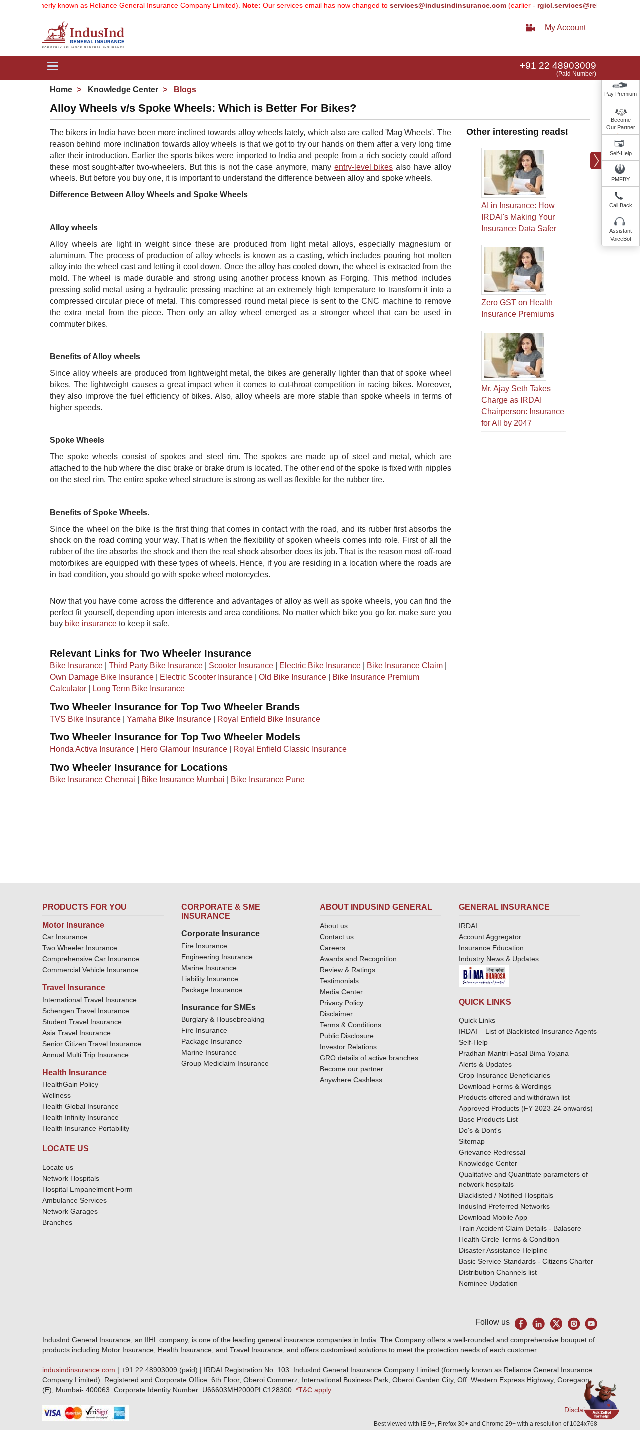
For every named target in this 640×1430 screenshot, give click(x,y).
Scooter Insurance (241, 666)
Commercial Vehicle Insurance (90, 970)
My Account (565, 28)
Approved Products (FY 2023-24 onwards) (526, 1108)
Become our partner (352, 1069)
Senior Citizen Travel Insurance (92, 1044)
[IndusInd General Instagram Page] (574, 1324)
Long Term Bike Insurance (138, 688)
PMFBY (621, 179)
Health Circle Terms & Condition (509, 1240)
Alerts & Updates (485, 1064)
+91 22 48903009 (558, 65)
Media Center (341, 992)
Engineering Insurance (217, 957)
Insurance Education (491, 948)
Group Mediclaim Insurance (225, 1064)
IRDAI (468, 926)
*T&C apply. (314, 1390)
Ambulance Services (74, 1200)
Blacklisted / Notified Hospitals (506, 1196)
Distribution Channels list (498, 1272)
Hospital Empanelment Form (87, 1190)
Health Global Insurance (81, 1106)
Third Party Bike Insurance (156, 666)
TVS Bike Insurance (85, 719)
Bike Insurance (76, 666)
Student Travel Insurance (82, 1022)
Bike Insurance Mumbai (183, 780)
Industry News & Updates (499, 959)
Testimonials (339, 981)
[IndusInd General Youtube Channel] (591, 1324)
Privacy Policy (342, 1003)
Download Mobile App (493, 1218)
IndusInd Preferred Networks (504, 1206)
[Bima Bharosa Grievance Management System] (484, 975)
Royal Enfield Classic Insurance (290, 749)
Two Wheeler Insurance (80, 948)
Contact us (337, 937)
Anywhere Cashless (351, 1080)
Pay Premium (620, 94)
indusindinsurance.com (80, 1370)
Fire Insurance (205, 946)
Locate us (58, 1168)
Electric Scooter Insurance (206, 677)
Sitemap (472, 1142)
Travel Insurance (74, 988)
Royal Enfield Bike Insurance (269, 719)
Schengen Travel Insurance (86, 1011)
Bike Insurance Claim (405, 666)
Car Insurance (65, 937)
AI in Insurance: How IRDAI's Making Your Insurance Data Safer (519, 217)
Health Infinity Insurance (81, 1118)
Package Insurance (212, 990)
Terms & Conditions (351, 1025)
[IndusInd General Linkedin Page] (538, 1324)
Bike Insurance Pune (268, 780)
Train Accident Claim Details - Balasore (520, 1228)
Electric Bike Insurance (320, 666)
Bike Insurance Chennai (93, 780)
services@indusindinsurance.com (426, 6)
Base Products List (488, 1120)
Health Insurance (74, 1072)
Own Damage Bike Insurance (102, 677)
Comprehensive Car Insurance (91, 959)
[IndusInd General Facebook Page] (521, 1324)
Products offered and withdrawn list (514, 1098)
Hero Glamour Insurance (184, 749)
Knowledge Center (122, 90)
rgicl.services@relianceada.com (570, 6)
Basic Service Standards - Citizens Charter (526, 1262)
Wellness (56, 1096)
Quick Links (477, 1020)
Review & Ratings (348, 970)
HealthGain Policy (70, 1084)
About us (334, 926)
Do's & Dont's (480, 1130)
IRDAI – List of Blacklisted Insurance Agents (528, 1032)
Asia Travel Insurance (76, 1033)
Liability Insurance (210, 979)
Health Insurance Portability (86, 1128)
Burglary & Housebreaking (223, 1020)
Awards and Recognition (358, 959)
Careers (333, 948)
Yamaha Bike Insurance (169, 719)
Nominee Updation (488, 1284)
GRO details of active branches (369, 1058)
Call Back (621, 205)
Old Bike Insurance (292, 677)
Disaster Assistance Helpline (503, 1250)
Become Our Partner (621, 124)
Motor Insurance (73, 925)
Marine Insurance (209, 968)
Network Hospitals (71, 1178)
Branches (57, 1222)
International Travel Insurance (89, 1000)
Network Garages (70, 1212)
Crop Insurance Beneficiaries (504, 1076)
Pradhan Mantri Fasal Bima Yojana (514, 1054)
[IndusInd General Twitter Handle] (556, 1324)
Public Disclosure (347, 1036)
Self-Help (621, 153)
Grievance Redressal (492, 1152)
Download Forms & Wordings (505, 1086)
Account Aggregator (490, 937)
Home (61, 90)
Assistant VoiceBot (621, 235)
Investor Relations (348, 1047)
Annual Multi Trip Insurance (85, 1055)
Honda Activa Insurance (92, 749)
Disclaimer (336, 1014)
